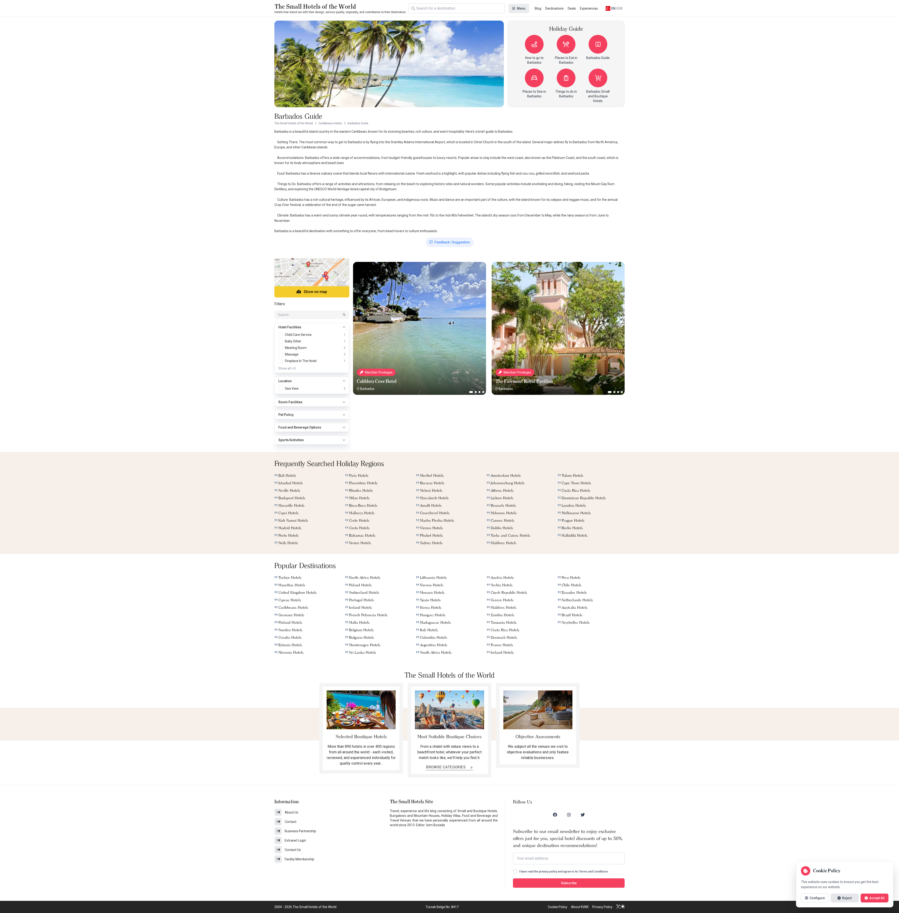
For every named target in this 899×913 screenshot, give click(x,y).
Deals (572, 8)
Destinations (554, 8)
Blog (538, 8)
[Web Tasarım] (620, 907)
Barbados (367, 389)
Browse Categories (446, 767)
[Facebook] (555, 814)
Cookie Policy (557, 907)
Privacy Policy (602, 907)
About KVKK (580, 907)
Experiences (589, 8)
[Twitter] (583, 814)
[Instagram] (569, 814)
